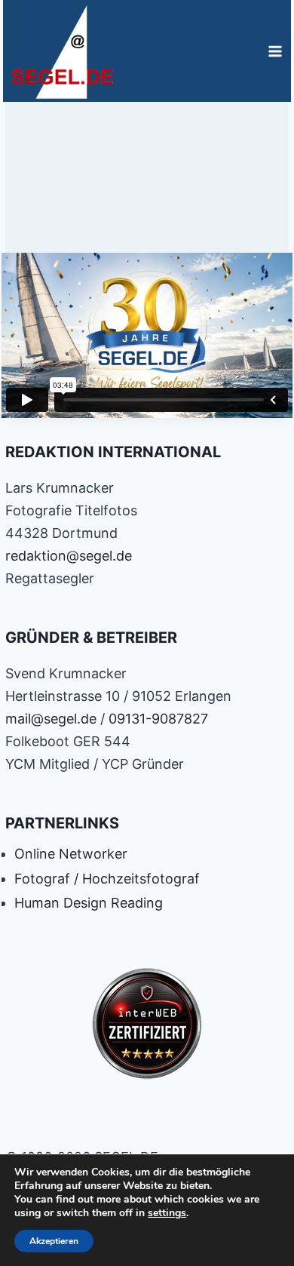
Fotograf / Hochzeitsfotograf (107, 879)
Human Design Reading (88, 903)
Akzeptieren (53, 1241)
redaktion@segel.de (68, 556)
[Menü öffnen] (275, 51)
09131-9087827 (158, 719)
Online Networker (70, 854)
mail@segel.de (50, 719)
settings (167, 1213)
